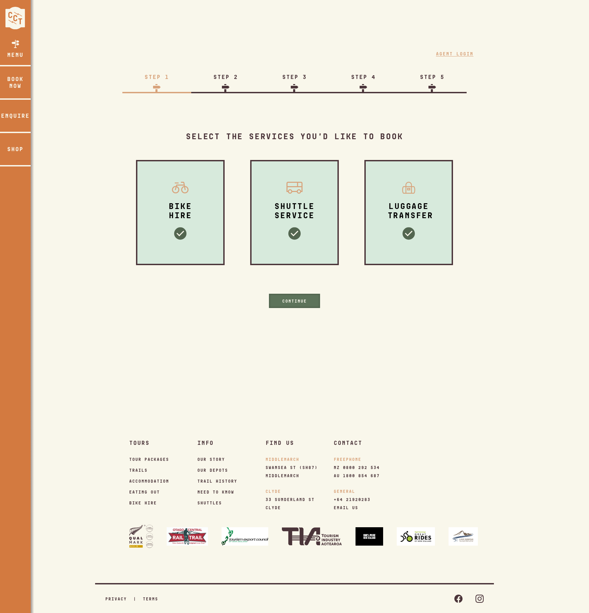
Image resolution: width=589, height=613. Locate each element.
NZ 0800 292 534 (357, 467)
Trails (138, 470)
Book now (15, 82)
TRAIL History (217, 481)
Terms (150, 598)
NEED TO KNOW (215, 491)
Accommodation (149, 481)
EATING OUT (144, 491)
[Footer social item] (458, 599)
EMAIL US (346, 507)
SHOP (15, 149)
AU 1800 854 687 (357, 475)
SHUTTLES (209, 502)
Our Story (211, 459)
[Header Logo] (15, 18)
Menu (15, 54)
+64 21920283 (352, 499)
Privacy (116, 598)
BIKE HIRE (143, 502)
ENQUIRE (15, 115)
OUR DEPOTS (212, 470)
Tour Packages (149, 459)
